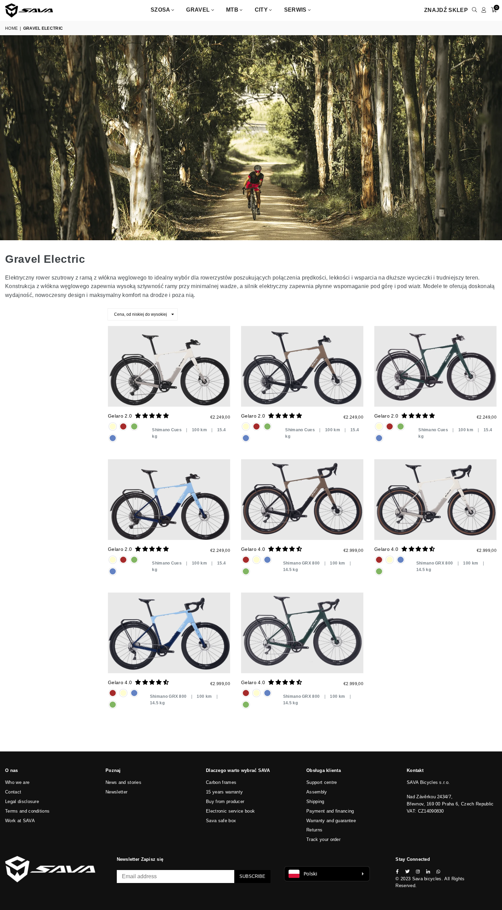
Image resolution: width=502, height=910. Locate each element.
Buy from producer (225, 801)
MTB (233, 10)
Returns (314, 829)
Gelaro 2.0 (120, 416)
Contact (13, 791)
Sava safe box (221, 820)
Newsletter (116, 791)
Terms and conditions (27, 811)
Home (11, 28)
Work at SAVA (20, 820)
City (262, 10)
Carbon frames (221, 782)
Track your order (323, 839)
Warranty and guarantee (331, 820)
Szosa (161, 10)
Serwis (296, 10)
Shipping (315, 801)
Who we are (17, 782)
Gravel (198, 10)
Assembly (316, 791)
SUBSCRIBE (252, 876)
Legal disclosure (22, 801)
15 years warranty (224, 791)
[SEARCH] (474, 10)
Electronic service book (230, 811)
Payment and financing (330, 811)
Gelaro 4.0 (253, 549)
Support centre (321, 782)
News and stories (123, 782)
